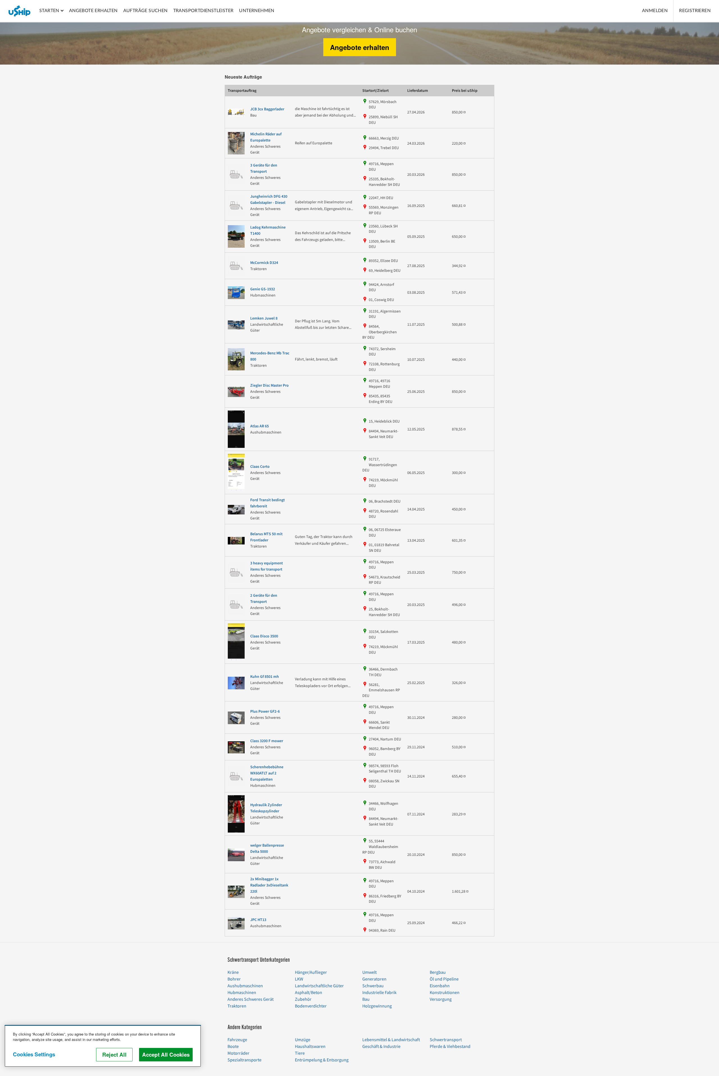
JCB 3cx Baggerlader (267, 109)
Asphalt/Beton (308, 992)
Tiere (300, 1053)
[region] (102, 1046)
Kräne (233, 972)
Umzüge (302, 1040)
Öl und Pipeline (444, 979)
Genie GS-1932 (262, 289)
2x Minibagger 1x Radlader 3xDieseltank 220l (269, 885)
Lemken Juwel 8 (263, 318)
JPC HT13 (258, 920)
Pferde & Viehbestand (450, 1046)
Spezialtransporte (244, 1060)
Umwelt (369, 972)
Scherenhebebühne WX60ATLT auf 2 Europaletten (266, 773)
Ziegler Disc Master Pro (269, 385)
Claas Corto (260, 466)
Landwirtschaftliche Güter (319, 986)
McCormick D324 (264, 263)
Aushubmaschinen (245, 986)
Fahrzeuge (237, 1040)
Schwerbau (373, 986)
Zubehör (303, 999)
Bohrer (234, 979)
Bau (366, 999)
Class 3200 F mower (266, 741)
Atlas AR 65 (259, 426)
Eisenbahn (440, 986)
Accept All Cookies (166, 1054)
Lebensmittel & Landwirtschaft (391, 1040)
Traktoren (236, 1006)
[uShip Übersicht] (19, 11)
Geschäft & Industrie (381, 1046)
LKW (299, 979)
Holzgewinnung (377, 1006)
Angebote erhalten (359, 47)
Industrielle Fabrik (379, 992)
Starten (49, 10)
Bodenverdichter (311, 1006)
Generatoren (374, 979)
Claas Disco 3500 (264, 636)
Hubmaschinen (241, 992)
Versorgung (441, 999)
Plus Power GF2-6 (265, 711)
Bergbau (438, 972)
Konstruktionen (444, 992)
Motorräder (238, 1053)
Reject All (114, 1054)
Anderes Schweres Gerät (250, 999)
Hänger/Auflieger (311, 972)
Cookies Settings (34, 1054)
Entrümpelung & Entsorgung (322, 1060)
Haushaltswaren (310, 1046)
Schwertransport (446, 1040)
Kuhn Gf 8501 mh (264, 676)
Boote (233, 1046)
